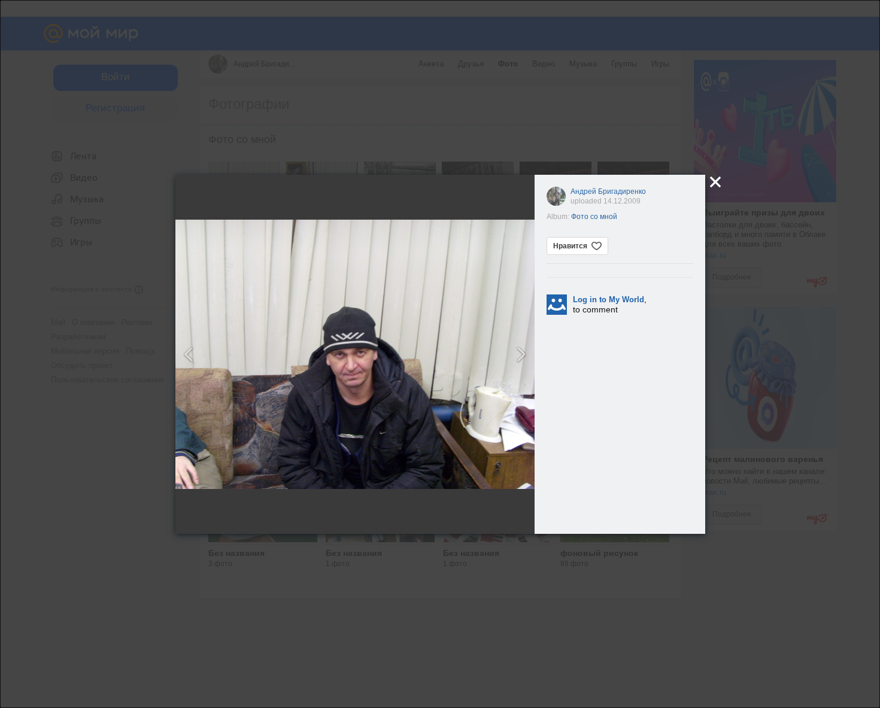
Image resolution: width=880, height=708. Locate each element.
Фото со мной (594, 216)
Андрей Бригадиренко (608, 191)
